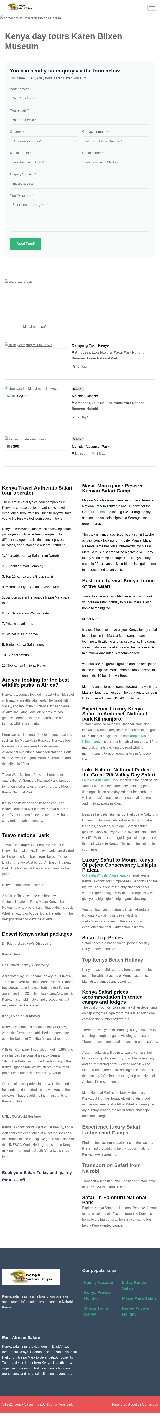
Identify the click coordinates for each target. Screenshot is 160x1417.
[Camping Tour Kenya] (28, 345)
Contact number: (95, 131)
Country (17, 131)
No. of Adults (20, 153)
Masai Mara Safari (139, 1298)
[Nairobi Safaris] (31, 389)
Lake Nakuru (102, 352)
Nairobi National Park (91, 446)
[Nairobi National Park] (25, 439)
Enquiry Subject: (23, 174)
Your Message (21, 195)
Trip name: (19, 78)
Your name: (19, 89)
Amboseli (82, 352)
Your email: (19, 110)
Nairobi (92, 409)
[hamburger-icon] (152, 8)
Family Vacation (99, 1282)
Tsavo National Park (102, 358)
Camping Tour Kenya (90, 345)
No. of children (93, 153)
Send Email (26, 244)
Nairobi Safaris (85, 396)
